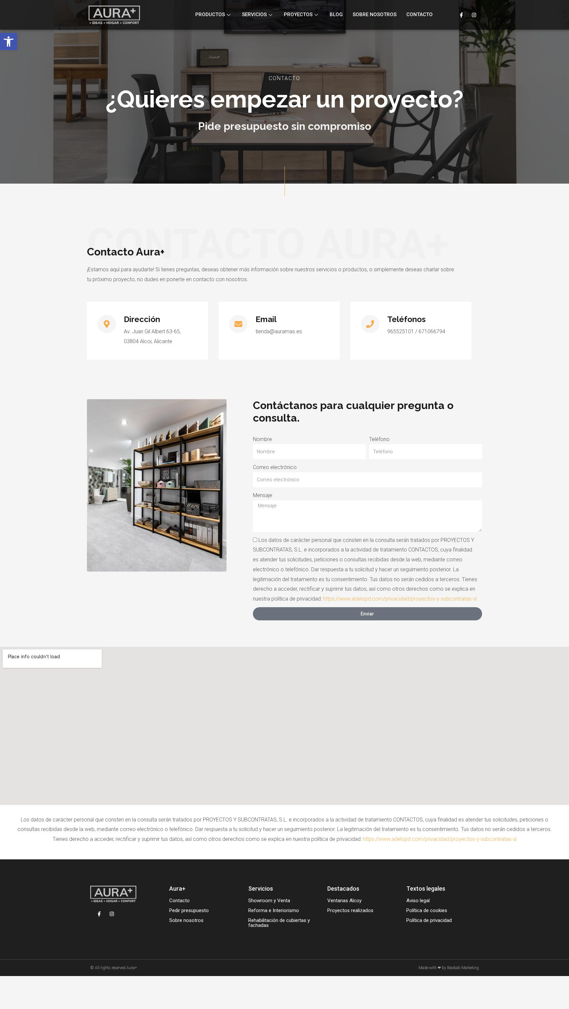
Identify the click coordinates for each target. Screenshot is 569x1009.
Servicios (254, 14)
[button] (8, 41)
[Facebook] (461, 15)
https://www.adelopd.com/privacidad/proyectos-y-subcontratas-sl (400, 599)
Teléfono (379, 439)
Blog (336, 14)
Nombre (262, 439)
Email (266, 319)
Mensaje (262, 495)
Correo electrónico (275, 467)
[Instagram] (474, 15)
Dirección (142, 319)
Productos (210, 14)
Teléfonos (406, 319)
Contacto (419, 14)
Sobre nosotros (374, 14)
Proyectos (298, 14)
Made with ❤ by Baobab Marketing (449, 967)
